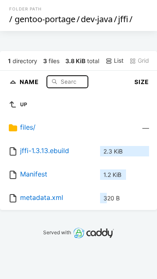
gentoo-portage (45, 19)
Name (30, 81)
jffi (123, 19)
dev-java (97, 19)
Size (141, 81)
